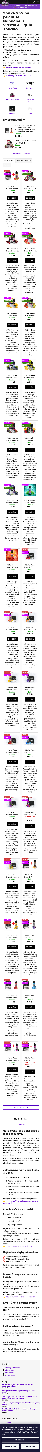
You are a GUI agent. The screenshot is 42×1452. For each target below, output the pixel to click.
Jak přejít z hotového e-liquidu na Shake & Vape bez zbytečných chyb (19, 1397)
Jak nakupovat (7, 1422)
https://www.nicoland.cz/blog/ (19, 1246)
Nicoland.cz (9, 1370)
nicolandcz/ (9, 1373)
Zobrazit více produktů (20, 153)
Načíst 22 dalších (21, 1107)
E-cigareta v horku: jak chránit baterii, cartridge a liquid (18, 1385)
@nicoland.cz (10, 1375)
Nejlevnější (19, 160)
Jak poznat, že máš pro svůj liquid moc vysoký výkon (21, 1403)
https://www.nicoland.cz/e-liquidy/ (20, 1297)
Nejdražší (28, 160)
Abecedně (7, 165)
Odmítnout (10, 1446)
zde (3, 1434)
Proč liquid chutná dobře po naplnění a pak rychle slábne (19, 1409)
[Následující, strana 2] (21, 1114)
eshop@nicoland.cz (12, 1368)
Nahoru (22, 1124)
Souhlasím (30, 1446)
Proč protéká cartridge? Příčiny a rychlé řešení (18, 1391)
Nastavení (20, 1440)
